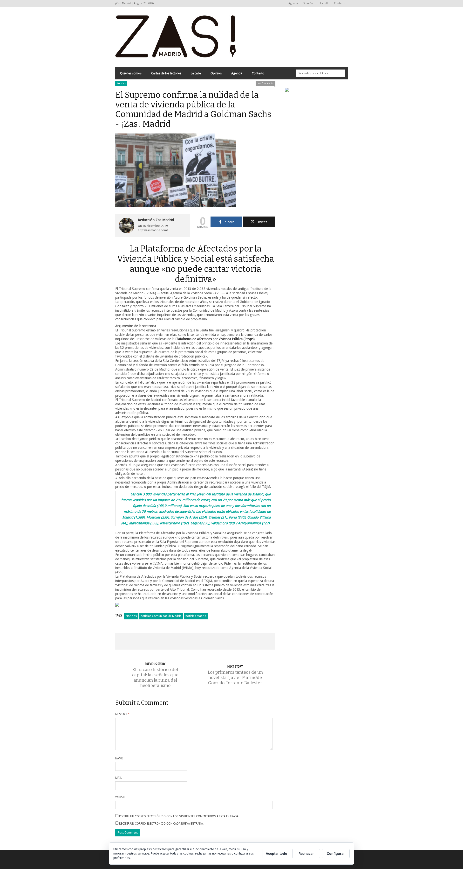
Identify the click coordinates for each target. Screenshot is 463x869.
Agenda (293, 3)
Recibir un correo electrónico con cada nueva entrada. (161, 823)
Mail (118, 777)
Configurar (336, 853)
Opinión (306, 3)
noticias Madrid (195, 616)
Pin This (227, 641)
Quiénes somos (131, 73)
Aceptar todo (276, 853)
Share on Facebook (131, 641)
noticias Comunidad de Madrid (161, 616)
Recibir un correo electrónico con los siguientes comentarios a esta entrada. (179, 816)
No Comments (265, 83)
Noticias (121, 83)
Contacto (339, 3)
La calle (324, 3)
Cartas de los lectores (166, 73)
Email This (259, 641)
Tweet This (163, 641)
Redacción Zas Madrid (156, 220)
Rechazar (306, 853)
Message (122, 714)
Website (121, 797)
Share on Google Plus (195, 641)
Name (119, 758)
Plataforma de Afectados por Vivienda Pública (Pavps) (215, 339)
